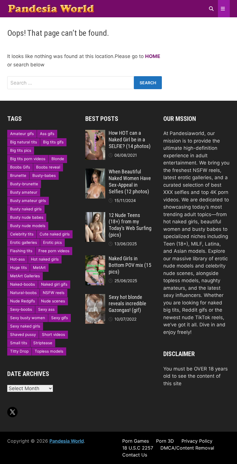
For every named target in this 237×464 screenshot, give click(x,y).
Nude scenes (53, 301)
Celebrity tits (22, 234)
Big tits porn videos (27, 158)
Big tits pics (20, 150)
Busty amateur (23, 192)
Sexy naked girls (25, 326)
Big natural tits (23, 142)
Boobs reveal (48, 167)
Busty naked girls (26, 209)
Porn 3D (165, 441)
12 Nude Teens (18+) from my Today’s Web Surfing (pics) (130, 225)
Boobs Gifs (20, 167)
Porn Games (135, 441)
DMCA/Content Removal (187, 448)
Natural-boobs (23, 292)
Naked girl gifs (54, 284)
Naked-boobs (22, 284)
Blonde (57, 158)
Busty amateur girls (28, 200)
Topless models (49, 351)
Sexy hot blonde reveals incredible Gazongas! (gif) (127, 303)
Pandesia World (66, 441)
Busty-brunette (24, 184)
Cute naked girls (55, 234)
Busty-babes (44, 175)
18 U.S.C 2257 (137, 448)
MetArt (39, 267)
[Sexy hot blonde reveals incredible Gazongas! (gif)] (95, 297)
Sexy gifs (59, 317)
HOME (152, 56)
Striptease (42, 342)
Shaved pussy (23, 334)
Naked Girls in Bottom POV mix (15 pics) (130, 265)
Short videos (53, 334)
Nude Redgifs (22, 301)
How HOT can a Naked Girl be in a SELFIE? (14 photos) (130, 139)
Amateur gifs (22, 133)
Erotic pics (52, 242)
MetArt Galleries (25, 276)
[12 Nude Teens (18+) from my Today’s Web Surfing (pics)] (95, 215)
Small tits (18, 342)
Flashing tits (21, 250)
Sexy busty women (27, 317)
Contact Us (134, 455)
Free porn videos (53, 250)
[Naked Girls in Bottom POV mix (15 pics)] (95, 259)
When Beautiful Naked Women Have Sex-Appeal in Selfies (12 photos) (130, 181)
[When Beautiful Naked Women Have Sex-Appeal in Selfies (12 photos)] (95, 172)
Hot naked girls (45, 259)
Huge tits (18, 267)
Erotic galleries (23, 242)
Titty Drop (19, 351)
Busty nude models (27, 225)
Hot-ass (17, 259)
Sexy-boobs (21, 309)
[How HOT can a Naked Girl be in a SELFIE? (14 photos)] (95, 133)
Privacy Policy (197, 441)
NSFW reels (53, 292)
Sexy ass (46, 309)
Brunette (18, 175)
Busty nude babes (26, 217)
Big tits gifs (53, 142)
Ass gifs (47, 133)
